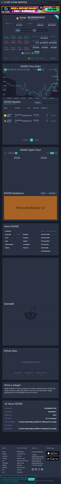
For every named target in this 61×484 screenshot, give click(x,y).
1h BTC (6, 41)
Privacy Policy (49, 480)
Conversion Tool (21, 453)
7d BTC (19, 41)
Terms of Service (40, 480)
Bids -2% (45, 45)
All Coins (19, 456)
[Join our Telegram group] (33, 469)
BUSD (9, 122)
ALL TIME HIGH (52, 23)
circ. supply (35, 36)
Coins (3, 451)
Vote (3, 460)
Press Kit (19, 470)
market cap (8, 23)
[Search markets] (44, 102)
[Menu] (2, 2)
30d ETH (26, 47)
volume (19, 23)
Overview (4, 456)
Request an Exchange (22, 460)
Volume (43, 193)
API (3, 470)
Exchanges (52, 193)
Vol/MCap (29, 23)
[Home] (38, 452)
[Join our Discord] (39, 469)
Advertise (19, 465)
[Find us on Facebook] (42, 469)
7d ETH (19, 47)
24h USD (13, 36)
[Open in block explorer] (42, 58)
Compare (4, 467)
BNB (8, 116)
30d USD (26, 36)
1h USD (6, 36)
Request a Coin (21, 458)
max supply (53, 36)
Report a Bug (20, 463)
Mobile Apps (20, 451)
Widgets (4, 465)
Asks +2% (54, 45)
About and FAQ (21, 467)
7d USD (19, 36)
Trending (4, 458)
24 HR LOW (45, 41)
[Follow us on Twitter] (35, 469)
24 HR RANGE (35, 41)
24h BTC (13, 41)
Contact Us (20, 472)
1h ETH (6, 47)
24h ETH (13, 47)
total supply (44, 36)
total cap (40, 23)
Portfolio (4, 453)
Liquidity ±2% (35, 45)
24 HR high (54, 41)
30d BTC (26, 41)
